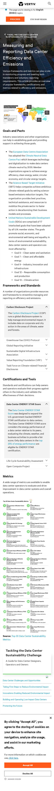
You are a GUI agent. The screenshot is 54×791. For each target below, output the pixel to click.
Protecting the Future (12, 705)
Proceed (15, 19)
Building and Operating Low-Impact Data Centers (25, 699)
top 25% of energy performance (25, 442)
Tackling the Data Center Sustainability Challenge (22, 35)
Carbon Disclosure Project (25, 312)
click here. (13, 757)
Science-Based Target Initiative (28, 182)
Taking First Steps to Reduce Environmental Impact (26, 686)
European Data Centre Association (30, 151)
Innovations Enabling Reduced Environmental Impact (26, 693)
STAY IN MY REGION (38, 19)
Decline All (28, 773)
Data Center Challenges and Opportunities (21, 680)
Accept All (28, 765)
